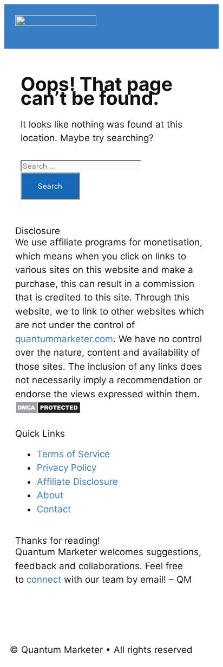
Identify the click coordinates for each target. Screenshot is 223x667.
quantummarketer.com (64, 339)
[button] (204, 26)
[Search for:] (81, 165)
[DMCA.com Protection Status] (48, 410)
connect (44, 579)
